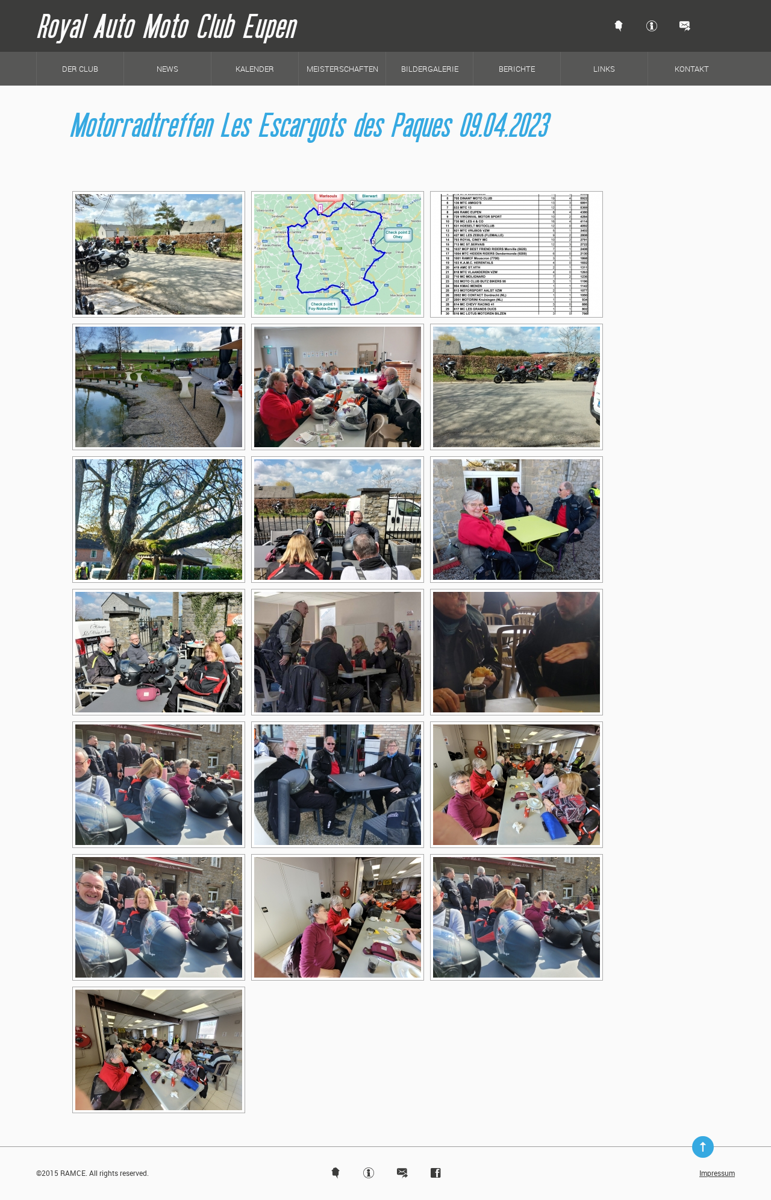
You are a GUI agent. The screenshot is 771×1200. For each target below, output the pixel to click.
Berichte (517, 68)
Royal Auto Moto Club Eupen (165, 25)
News (167, 68)
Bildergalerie (429, 68)
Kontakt (692, 68)
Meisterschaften (342, 68)
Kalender (255, 68)
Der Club (80, 68)
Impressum (717, 1173)
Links (604, 68)
